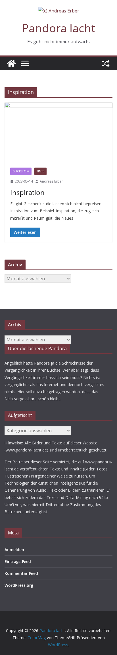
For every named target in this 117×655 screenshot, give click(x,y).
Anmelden (14, 549)
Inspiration (27, 192)
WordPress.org (19, 585)
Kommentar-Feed (21, 573)
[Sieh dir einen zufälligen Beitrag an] (105, 63)
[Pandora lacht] (11, 63)
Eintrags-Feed (18, 561)
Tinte (40, 171)
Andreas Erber (51, 181)
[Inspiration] (58, 132)
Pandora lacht (58, 28)
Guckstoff (20, 171)
